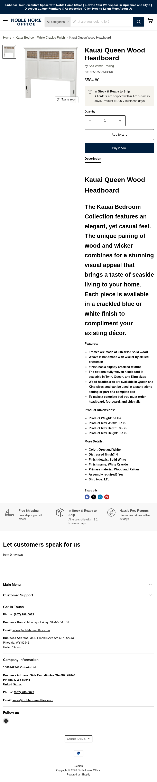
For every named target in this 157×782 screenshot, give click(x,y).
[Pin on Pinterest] (106, 497)
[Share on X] (93, 497)
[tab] (93, 159)
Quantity (90, 111)
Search (78, 766)
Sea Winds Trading (101, 66)
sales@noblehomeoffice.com (31, 630)
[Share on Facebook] (87, 497)
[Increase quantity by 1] (120, 120)
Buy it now (119, 148)
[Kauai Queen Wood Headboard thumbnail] (9, 51)
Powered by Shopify (78, 774)
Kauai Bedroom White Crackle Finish (40, 37)
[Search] (138, 22)
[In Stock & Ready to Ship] (81, 516)
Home (7, 37)
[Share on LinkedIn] (100, 497)
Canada (76, 738)
